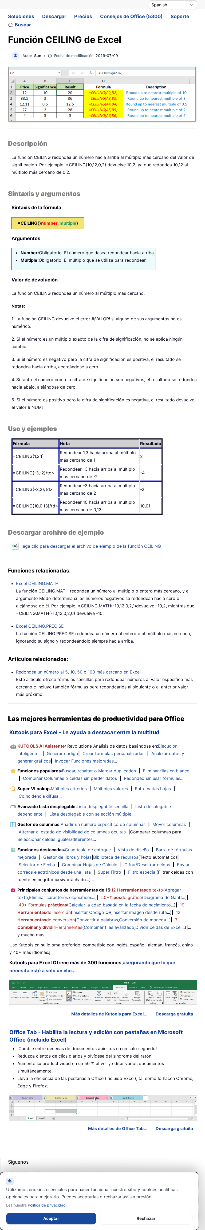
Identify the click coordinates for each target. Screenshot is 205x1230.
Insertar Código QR (91, 912)
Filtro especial (142, 872)
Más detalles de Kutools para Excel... (109, 1014)
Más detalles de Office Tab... (118, 1128)
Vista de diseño (133, 849)
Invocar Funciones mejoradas (84, 761)
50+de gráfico (121, 897)
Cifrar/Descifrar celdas (147, 864)
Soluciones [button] (21, 16)
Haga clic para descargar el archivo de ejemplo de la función (90, 546)
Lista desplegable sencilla (102, 806)
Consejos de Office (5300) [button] (131, 16)
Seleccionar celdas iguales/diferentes (55, 839)
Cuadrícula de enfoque (88, 849)
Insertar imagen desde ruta (139, 912)
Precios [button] (83, 16)
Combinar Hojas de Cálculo (89, 864)
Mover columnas (169, 824)
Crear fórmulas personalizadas (113, 753)
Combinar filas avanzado (109, 927)
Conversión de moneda (142, 919)
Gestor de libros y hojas (67, 857)
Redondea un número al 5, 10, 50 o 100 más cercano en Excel (78, 672)
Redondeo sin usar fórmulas (152, 778)
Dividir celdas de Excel (158, 927)
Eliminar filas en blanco (166, 770)
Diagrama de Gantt (163, 897)
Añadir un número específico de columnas (103, 824)
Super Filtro (109, 872)
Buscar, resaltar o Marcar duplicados (99, 770)
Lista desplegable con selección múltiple (90, 814)
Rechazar (146, 1218)
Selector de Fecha (37, 864)
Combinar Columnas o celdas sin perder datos (70, 778)
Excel (37, 583)
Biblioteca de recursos (115, 857)
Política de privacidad (47, 1205)
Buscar (23, 24)
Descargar (54, 16)
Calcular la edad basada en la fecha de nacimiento (120, 905)
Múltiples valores (111, 788)
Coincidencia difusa (38, 796)
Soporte (180, 16)
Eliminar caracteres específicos (60, 897)
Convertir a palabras (97, 919)
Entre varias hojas (153, 788)
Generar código (62, 753)
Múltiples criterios (69, 788)
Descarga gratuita (174, 1014)
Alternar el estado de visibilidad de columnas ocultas (72, 831)
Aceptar (51, 1218)
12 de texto (137, 890)
